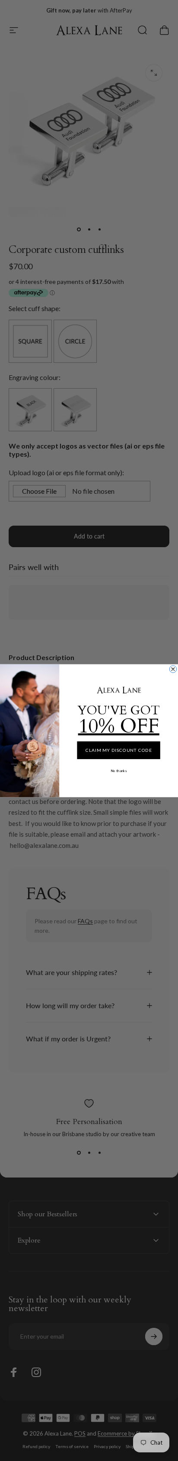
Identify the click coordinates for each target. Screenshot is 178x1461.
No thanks (119, 771)
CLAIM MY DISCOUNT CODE (119, 749)
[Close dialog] (172, 668)
